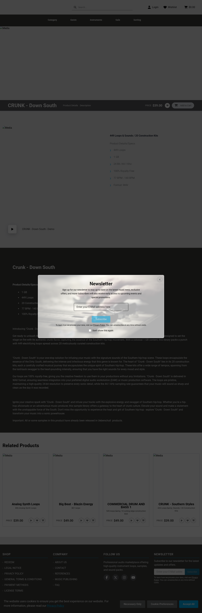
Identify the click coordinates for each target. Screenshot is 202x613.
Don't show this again (102, 330)
